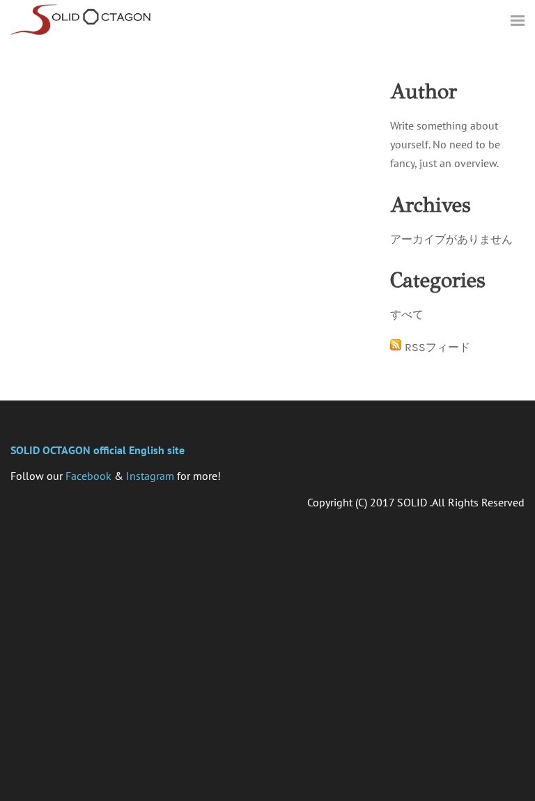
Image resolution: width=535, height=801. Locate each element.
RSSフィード (437, 347)
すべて (407, 314)
